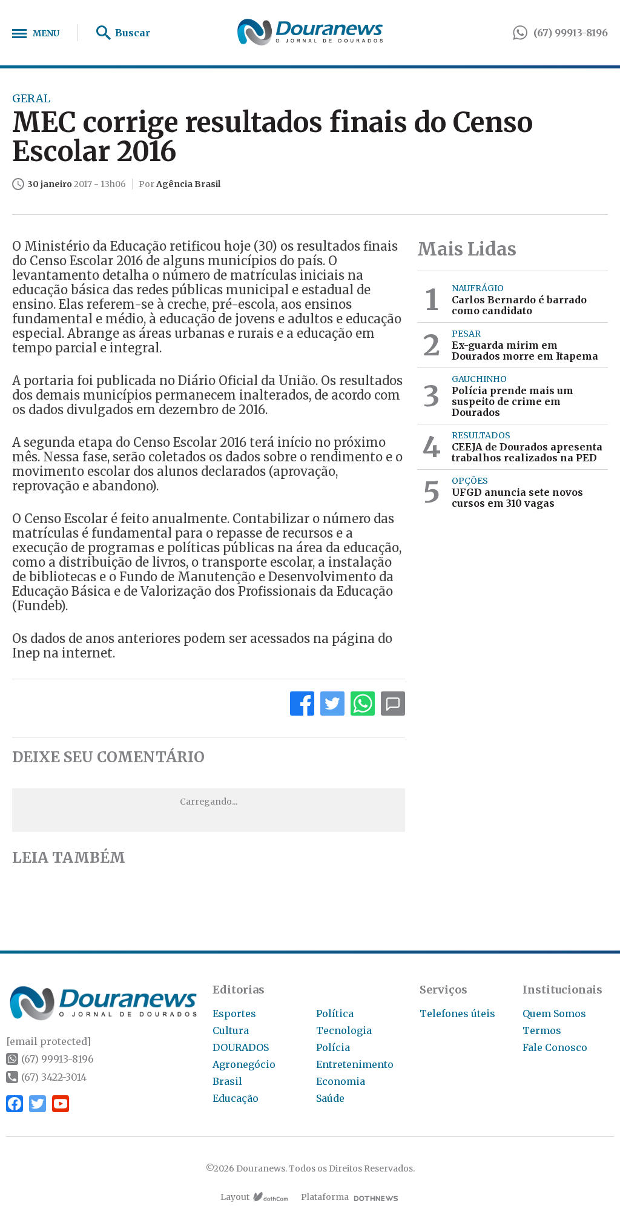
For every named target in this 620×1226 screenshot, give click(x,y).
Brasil (227, 1081)
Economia (340, 1081)
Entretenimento (355, 1064)
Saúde (330, 1098)
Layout (234, 1196)
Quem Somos (554, 1013)
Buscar (132, 33)
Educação (236, 1098)
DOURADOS (241, 1047)
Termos (542, 1030)
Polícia (333, 1047)
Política (335, 1013)
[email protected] (48, 1041)
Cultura (231, 1030)
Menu (46, 33)
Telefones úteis (457, 1013)
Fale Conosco (555, 1047)
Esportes (234, 1013)
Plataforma (325, 1196)
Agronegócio (244, 1064)
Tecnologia (344, 1030)
